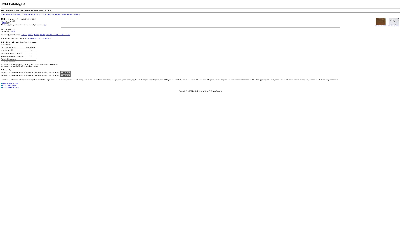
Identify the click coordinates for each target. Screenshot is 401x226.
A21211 (61, 35)
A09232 (49, 35)
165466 (12, 31)
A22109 (67, 35)
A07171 (30, 35)
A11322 (55, 35)
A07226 (36, 35)
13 (8, 25)
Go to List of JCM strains (10, 87)
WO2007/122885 (44, 38)
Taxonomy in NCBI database (10, 14)
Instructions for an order (10, 83)
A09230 (42, 35)
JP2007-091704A (32, 38)
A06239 (24, 35)
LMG (4, 23)
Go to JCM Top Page (9, 85)
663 (45, 25)
